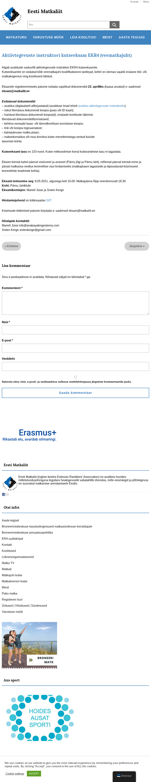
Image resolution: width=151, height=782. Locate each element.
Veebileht (8, 358)
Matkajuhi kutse (12, 575)
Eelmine (12, 246)
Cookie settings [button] (15, 773)
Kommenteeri (12, 288)
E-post (7, 340)
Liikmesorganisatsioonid (18, 556)
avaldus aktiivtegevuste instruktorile (101, 105)
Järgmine (135, 246)
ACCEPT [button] (34, 773)
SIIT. (49, 200)
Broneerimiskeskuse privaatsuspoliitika (27, 532)
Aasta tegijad (132, 37)
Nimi (6, 322)
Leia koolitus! (83, 37)
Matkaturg (16, 37)
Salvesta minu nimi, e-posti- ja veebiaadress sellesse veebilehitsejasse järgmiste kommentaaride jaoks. (67, 381)
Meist (108, 37)
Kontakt (7, 544)
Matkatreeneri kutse (14, 581)
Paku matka (9, 593)
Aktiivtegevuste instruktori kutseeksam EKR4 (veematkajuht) (67, 55)
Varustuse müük (48, 37)
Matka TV (8, 563)
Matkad (6, 569)
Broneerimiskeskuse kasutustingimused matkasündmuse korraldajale (47, 526)
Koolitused (9, 550)
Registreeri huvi (12, 599)
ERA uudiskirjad (12, 538)
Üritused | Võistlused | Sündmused (24, 605)
